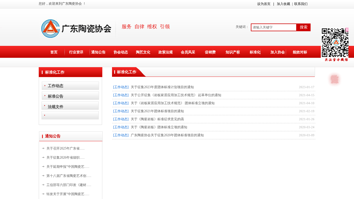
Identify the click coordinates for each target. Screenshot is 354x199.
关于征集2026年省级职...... (65, 157)
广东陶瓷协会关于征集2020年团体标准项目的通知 (167, 135)
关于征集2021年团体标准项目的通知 (157, 111)
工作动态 (55, 85)
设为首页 (263, 4)
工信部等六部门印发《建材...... (68, 185)
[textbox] (274, 27)
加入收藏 (283, 4)
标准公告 (55, 96)
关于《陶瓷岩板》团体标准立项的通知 (159, 127)
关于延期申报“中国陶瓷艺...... (67, 167)
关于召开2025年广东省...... (65, 148)
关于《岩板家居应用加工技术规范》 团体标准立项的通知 (173, 103)
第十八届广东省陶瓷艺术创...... (68, 176)
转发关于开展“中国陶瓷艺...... (67, 194)
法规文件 (55, 106)
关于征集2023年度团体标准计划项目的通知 (162, 87)
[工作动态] (121, 87)
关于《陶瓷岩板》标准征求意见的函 (157, 119)
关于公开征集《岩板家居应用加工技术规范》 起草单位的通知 (176, 95)
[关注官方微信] (334, 69)
